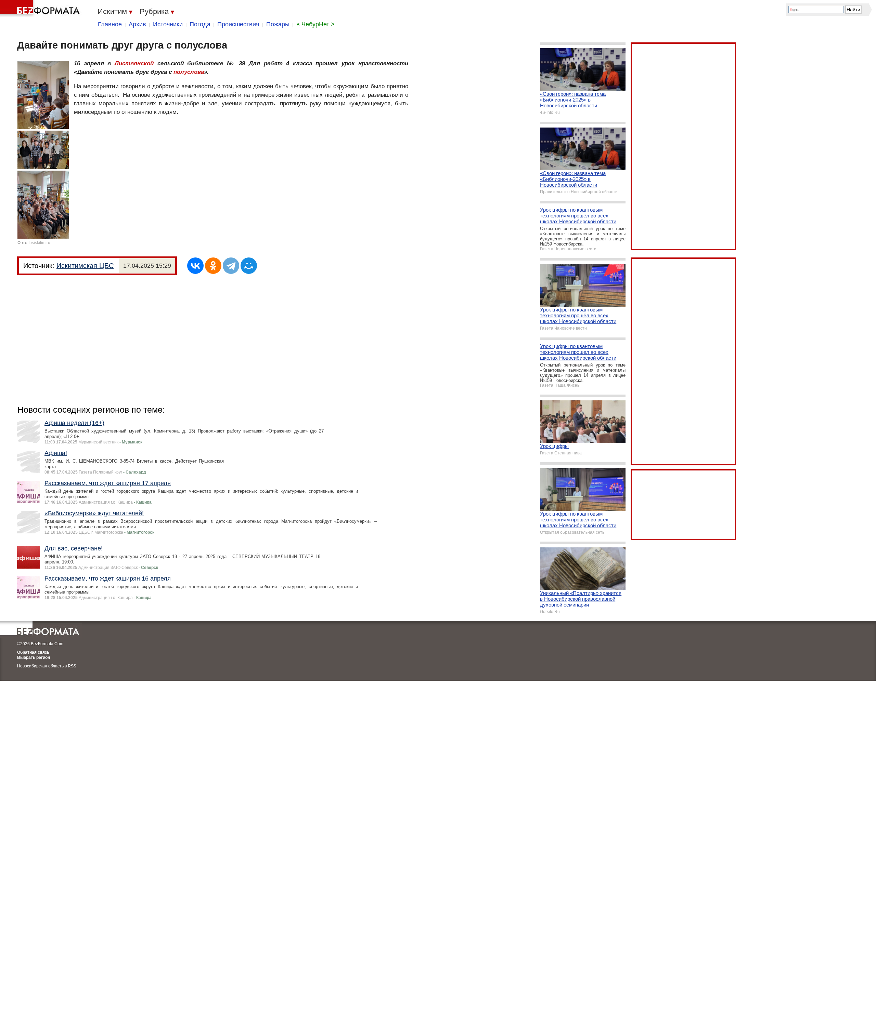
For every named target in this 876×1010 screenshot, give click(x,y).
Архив (137, 24)
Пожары (277, 24)
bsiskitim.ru (39, 242)
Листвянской (134, 63)
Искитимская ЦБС (85, 265)
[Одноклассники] (213, 265)
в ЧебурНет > (315, 24)
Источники (168, 24)
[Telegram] (231, 265)
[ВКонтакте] (195, 265)
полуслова (188, 72)
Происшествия (238, 24)
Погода (200, 24)
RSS (72, 666)
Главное (110, 24)
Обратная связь (33, 652)
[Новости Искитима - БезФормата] (41, 8)
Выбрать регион (33, 657)
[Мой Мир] (249, 265)
